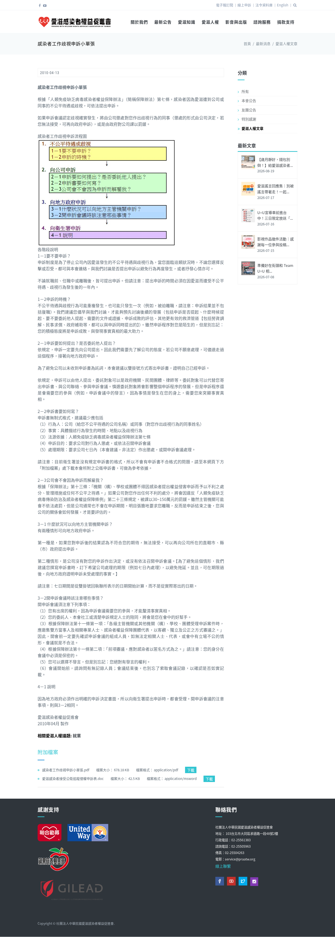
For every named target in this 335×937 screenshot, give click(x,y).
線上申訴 (244, 5)
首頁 (247, 43)
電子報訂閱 (224, 5)
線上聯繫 (223, 866)
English (282, 5)
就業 (77, 735)
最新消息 (263, 43)
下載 (190, 770)
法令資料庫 (264, 5)
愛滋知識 (186, 22)
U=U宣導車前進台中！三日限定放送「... (275, 215)
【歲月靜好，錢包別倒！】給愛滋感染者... (275, 162)
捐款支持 (285, 22)
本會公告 (249, 100)
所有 (245, 91)
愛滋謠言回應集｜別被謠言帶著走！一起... (275, 188)
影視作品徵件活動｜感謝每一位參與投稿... (275, 242)
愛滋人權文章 (286, 43)
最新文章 (247, 145)
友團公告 (249, 110)
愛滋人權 (210, 22)
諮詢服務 (262, 22)
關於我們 (139, 22)
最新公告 (163, 22)
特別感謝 (249, 119)
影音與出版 (236, 22)
